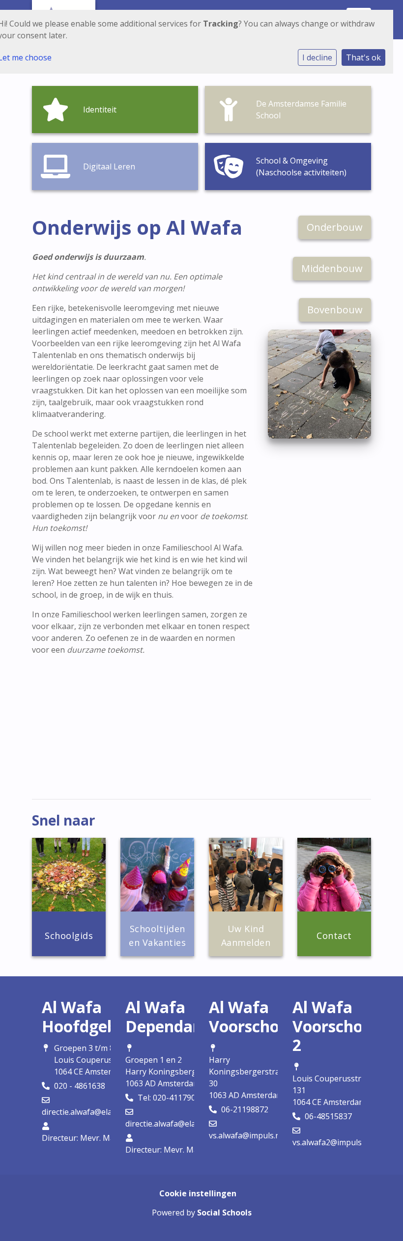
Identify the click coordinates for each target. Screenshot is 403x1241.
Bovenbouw (335, 309)
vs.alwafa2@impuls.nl (331, 1142)
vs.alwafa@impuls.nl (245, 1135)
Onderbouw (335, 227)
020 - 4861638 (79, 1085)
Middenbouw (332, 268)
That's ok (363, 57)
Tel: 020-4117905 (169, 1097)
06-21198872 (244, 1109)
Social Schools (224, 1212)
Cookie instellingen (197, 1193)
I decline (317, 57)
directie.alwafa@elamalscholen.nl (102, 1111)
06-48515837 (328, 1116)
